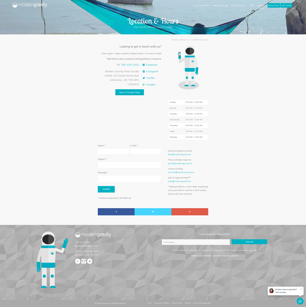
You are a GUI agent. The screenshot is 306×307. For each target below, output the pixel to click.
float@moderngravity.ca (179, 154)
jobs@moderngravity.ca (179, 181)
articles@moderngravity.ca (181, 172)
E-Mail (134, 145)
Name (101, 145)
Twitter (150, 78)
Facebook (151, 64)
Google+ (151, 84)
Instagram (152, 71)
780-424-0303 (130, 64)
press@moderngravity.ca (180, 163)
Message (103, 172)
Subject (102, 159)
